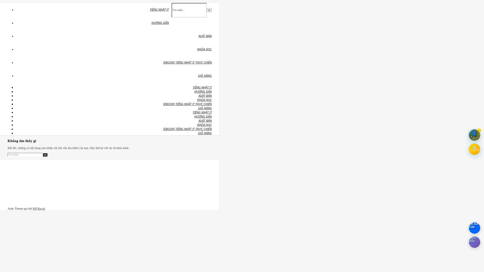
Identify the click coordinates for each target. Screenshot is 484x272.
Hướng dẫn (160, 23)
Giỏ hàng (205, 76)
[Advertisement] (38, 183)
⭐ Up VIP (474, 150)
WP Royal (39, 208)
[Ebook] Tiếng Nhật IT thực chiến (187, 62)
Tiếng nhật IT (159, 10)
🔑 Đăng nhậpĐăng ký (474, 137)
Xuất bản (205, 36)
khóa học (204, 49)
